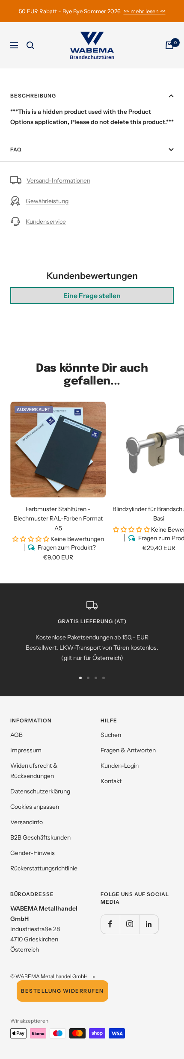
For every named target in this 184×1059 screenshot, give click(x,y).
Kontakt (111, 781)
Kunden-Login (120, 765)
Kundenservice (46, 221)
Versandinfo (26, 822)
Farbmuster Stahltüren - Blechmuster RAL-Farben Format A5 (58, 518)
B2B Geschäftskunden (40, 837)
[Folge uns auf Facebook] (110, 924)
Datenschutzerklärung (40, 791)
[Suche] (30, 45)
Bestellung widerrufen (62, 991)
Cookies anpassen (34, 807)
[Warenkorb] (169, 45)
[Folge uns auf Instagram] (129, 924)
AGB (16, 735)
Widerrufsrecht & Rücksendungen (34, 771)
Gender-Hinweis (32, 853)
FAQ (16, 149)
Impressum (26, 750)
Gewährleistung (47, 201)
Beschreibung (33, 95)
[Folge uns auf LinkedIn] (148, 924)
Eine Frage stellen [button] (92, 295)
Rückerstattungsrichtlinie (43, 868)
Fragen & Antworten (128, 750)
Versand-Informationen (58, 180)
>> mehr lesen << (145, 11)
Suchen (111, 735)
